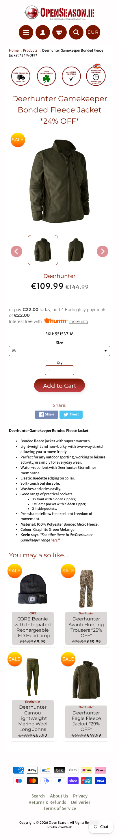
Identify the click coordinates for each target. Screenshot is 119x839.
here (54, 540)
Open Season (58, 823)
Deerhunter (59, 276)
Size (59, 343)
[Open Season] (59, 13)
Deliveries (80, 802)
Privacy (80, 796)
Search (38, 796)
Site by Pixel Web (59, 827)
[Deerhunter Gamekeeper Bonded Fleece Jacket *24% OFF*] (43, 250)
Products (30, 50)
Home (13, 50)
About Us (59, 796)
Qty (59, 363)
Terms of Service (59, 808)
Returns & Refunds (47, 802)
